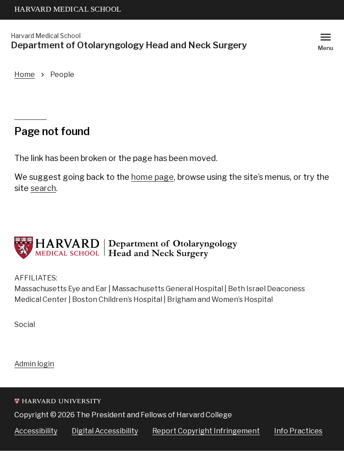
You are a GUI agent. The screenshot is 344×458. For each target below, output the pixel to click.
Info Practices (298, 431)
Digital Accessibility (105, 431)
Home (24, 74)
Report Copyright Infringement (206, 431)
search (43, 188)
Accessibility (35, 431)
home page (152, 177)
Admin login (34, 364)
